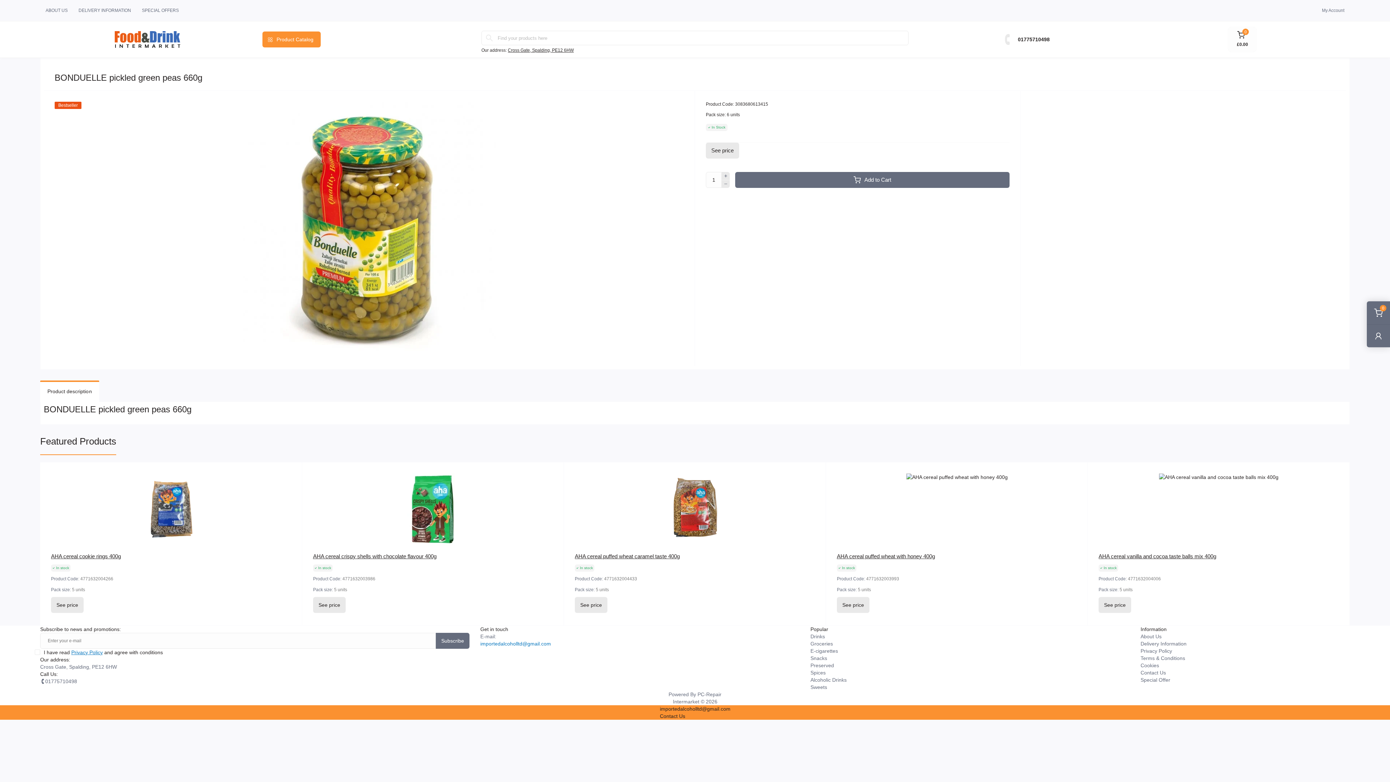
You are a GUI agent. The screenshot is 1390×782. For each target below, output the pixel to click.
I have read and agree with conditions (103, 652)
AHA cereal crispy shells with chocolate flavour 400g (375, 556)
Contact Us (1153, 673)
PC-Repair (709, 694)
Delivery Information (105, 10)
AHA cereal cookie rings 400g (86, 556)
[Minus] (726, 184)
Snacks (818, 658)
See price (722, 150)
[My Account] (1378, 335)
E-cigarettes (824, 651)
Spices (818, 673)
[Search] (489, 38)
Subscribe (452, 641)
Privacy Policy (87, 652)
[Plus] (726, 176)
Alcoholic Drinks (828, 680)
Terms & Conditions (1163, 658)
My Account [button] (1333, 10)
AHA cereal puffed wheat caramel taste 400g (627, 556)
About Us (57, 10)
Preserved (822, 665)
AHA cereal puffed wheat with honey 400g (886, 556)
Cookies (1150, 665)
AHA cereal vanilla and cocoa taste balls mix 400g (1157, 556)
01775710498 (1034, 39)
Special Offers (160, 10)
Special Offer (1155, 680)
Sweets (818, 687)
